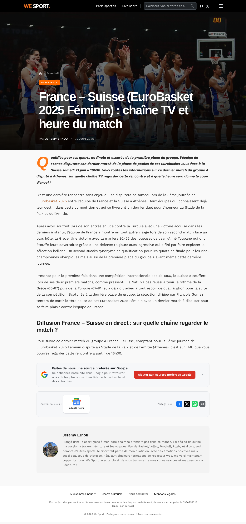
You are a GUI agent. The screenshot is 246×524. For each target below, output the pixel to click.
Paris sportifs (106, 6)
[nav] (40, 73)
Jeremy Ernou (75, 435)
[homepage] (37, 5)
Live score (129, 6)
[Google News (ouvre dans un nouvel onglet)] (76, 404)
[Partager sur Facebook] (179, 403)
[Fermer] (202, 375)
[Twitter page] (207, 6)
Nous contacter (138, 494)
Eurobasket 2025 (52, 201)
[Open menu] (220, 6)
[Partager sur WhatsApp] (195, 403)
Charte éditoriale (112, 494)
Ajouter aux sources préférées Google (165, 374)
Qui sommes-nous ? (83, 494)
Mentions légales (165, 494)
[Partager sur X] (187, 403)
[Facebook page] (201, 6)
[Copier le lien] (202, 403)
